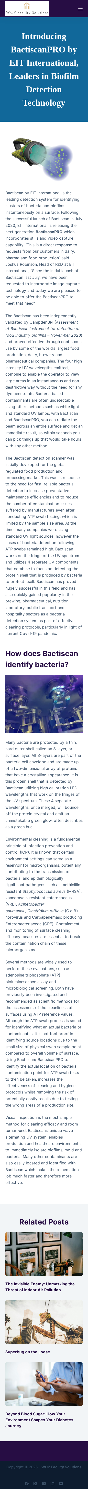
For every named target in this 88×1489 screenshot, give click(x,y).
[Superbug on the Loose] (44, 1322)
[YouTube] (61, 1483)
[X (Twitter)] (35, 1483)
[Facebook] (27, 1483)
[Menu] (80, 8)
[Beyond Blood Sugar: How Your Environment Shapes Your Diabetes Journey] (44, 1384)
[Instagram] (44, 1483)
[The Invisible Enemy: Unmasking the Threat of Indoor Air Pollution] (44, 1254)
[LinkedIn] (52, 1483)
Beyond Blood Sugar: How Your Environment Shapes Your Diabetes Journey (39, 1419)
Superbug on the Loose (27, 1351)
